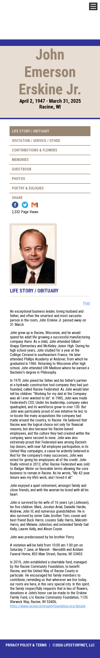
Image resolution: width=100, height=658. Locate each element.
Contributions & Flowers (34, 150)
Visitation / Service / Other (36, 140)
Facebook (15, 205)
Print (86, 303)
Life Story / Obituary (30, 131)
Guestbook (21, 169)
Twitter (25, 205)
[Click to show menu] (93, 6)
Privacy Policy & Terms (26, 645)
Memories (20, 159)
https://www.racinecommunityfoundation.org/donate (48, 606)
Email (34, 205)
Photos (18, 179)
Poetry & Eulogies (28, 188)
